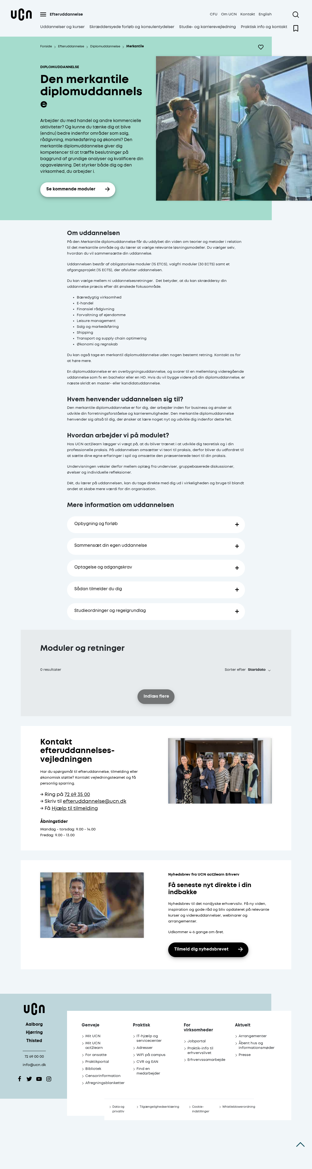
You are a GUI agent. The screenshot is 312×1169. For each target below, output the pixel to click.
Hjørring (34, 1033)
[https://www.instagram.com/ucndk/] (48, 1079)
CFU (213, 14)
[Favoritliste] (296, 28)
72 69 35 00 (77, 794)
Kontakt (247, 14)
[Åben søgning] (296, 14)
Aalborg (34, 1025)
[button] (259, 669)
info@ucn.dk (34, 1065)
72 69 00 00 (34, 1056)
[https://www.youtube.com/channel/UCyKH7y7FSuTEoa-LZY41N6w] (39, 1079)
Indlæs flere (156, 696)
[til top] (300, 1145)
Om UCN (229, 14)
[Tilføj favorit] (261, 47)
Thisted (34, 1041)
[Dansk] (21, 20)
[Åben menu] (43, 14)
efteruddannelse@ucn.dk (94, 801)
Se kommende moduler (70, 189)
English (265, 14)
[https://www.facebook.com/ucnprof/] (19, 1079)
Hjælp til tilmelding (75, 808)
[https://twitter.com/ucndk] (29, 1079)
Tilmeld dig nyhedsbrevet (201, 949)
